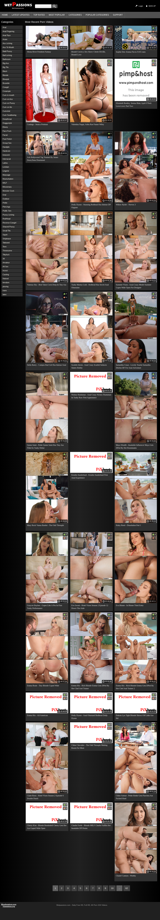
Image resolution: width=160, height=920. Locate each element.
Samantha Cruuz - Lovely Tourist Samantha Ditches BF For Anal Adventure (133, 366)
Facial (5, 135)
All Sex (5, 266)
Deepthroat (7, 119)
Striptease (7, 239)
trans (5, 290)
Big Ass (6, 63)
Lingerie (6, 171)
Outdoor (6, 199)
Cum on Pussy (9, 103)
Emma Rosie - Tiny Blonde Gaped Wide (43, 686)
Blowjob (6, 79)
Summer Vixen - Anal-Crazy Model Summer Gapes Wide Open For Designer (133, 286)
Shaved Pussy (9, 227)
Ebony (5, 127)
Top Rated (39, 15)
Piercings (6, 207)
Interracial (7, 159)
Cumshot (6, 111)
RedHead (6, 219)
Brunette (6, 83)
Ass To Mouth (8, 47)
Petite (5, 203)
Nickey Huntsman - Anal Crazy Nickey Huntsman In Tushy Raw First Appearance (91, 396)
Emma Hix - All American (37, 715)
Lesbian (6, 167)
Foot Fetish (7, 139)
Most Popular (57, 15)
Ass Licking (7, 43)
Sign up (152, 6)
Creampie (7, 91)
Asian (5, 39)
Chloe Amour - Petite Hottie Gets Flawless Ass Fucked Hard (134, 797)
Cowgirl (6, 87)
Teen (4, 247)
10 (112, 888)
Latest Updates (21, 15)
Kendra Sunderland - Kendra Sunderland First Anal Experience (89, 476)
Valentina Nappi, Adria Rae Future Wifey (87, 124)
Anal (4, 27)
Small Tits (7, 231)
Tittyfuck (6, 255)
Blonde (5, 75)
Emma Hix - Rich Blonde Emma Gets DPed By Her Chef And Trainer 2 (135, 687)
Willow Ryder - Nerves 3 (126, 205)
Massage (6, 175)
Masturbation (8, 179)
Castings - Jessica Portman (37, 124)
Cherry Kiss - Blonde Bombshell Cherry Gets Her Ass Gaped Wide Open (46, 826)
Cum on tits (7, 107)
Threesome (7, 251)
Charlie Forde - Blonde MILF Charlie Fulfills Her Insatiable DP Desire (91, 826)
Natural (5, 278)
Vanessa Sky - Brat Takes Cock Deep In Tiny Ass (46, 285)
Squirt (5, 235)
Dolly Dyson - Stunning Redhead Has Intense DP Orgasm (91, 206)
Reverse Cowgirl (9, 223)
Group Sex (7, 143)
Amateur (6, 262)
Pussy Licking (8, 215)
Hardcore (6, 151)
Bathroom (7, 59)
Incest (5, 270)
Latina (5, 163)
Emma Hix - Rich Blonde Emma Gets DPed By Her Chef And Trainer (90, 687)
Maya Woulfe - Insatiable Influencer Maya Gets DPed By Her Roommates (134, 446)
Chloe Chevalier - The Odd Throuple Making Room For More (89, 746)
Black (5, 71)
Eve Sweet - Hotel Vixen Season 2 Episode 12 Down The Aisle (89, 606)
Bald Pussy (7, 51)
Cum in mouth (8, 95)
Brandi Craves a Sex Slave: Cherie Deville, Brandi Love (88, 53)
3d (4, 259)
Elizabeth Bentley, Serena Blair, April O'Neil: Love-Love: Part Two (134, 104)
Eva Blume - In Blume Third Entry (130, 605)
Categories (75, 15)
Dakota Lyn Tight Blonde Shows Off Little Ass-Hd (135, 716)
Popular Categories (97, 15)
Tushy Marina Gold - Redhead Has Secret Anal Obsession (90, 286)
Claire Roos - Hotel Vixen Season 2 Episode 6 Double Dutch (45, 797)
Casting (6, 274)
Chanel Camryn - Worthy (126, 876)
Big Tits (6, 67)
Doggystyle (7, 123)
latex (4, 294)
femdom (6, 282)
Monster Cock (8, 191)
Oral (4, 195)
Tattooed (6, 243)
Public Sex (7, 211)
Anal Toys (7, 35)
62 (126, 888)
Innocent (6, 155)
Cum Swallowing (9, 115)
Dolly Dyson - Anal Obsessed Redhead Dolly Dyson (89, 716)
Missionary (7, 187)
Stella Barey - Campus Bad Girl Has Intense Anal (46, 365)
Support (118, 15)
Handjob (6, 147)
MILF (5, 183)
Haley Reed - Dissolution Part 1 (128, 525)
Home (5, 15)
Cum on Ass (8, 99)
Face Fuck (7, 131)
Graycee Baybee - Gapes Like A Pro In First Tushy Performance (44, 606)
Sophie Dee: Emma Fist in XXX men (131, 52)
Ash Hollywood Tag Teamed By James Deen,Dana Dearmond (42, 158)
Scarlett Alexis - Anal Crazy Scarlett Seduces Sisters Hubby (89, 366)
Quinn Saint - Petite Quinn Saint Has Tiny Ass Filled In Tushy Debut (45, 446)
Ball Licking (7, 55)
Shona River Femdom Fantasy (39, 52)
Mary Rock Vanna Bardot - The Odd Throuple (45, 525)
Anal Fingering (8, 31)
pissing (5, 286)
